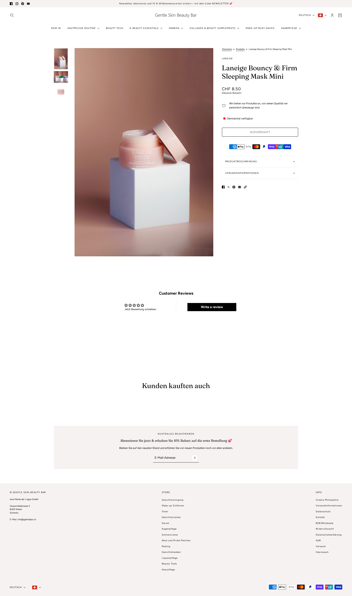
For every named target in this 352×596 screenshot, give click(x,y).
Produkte (240, 49)
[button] (245, 187)
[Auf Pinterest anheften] (234, 187)
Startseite (227, 49)
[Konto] (332, 15)
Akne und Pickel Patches (176, 540)
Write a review (212, 307)
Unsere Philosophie (327, 500)
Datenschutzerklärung (329, 534)
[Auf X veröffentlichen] (228, 187)
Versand (321, 546)
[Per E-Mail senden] (239, 187)
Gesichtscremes (171, 517)
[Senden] (194, 457)
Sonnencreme (170, 534)
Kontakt (320, 517)
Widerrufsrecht (325, 529)
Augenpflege (169, 529)
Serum (165, 523)
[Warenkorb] (340, 15)
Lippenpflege (170, 558)
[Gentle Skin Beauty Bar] (176, 15)
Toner (165, 511)
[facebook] (11, 3)
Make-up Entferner (173, 505)
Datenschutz (323, 511)
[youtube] (28, 3)
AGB (318, 540)
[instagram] (17, 3)
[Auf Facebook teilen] (223, 187)
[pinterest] (22, 3)
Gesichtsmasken (171, 552)
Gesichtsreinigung (172, 500)
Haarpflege (168, 569)
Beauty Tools (169, 563)
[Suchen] (12, 15)
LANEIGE (227, 58)
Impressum (322, 552)
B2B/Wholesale (324, 523)
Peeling (166, 546)
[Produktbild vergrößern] (144, 152)
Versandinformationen (329, 505)
